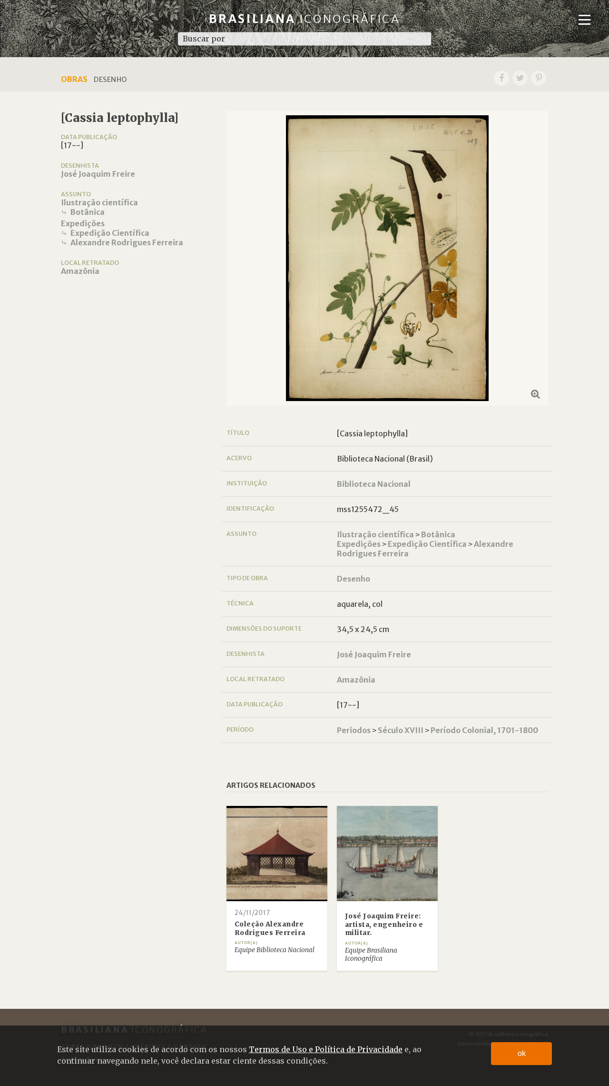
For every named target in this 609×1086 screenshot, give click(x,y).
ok (522, 1053)
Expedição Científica (109, 233)
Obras (74, 79)
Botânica (87, 212)
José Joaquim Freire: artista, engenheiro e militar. (384, 924)
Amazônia (80, 271)
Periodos (354, 730)
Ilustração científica (99, 202)
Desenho (353, 578)
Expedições (83, 223)
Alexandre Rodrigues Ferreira (126, 242)
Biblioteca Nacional (374, 484)
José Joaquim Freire (98, 174)
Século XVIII (400, 730)
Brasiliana (305, 18)
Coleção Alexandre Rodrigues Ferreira (270, 928)
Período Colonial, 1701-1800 (484, 730)
